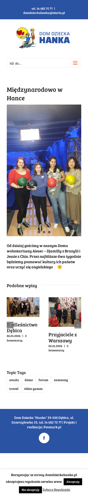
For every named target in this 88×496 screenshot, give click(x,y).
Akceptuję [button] (72, 482)
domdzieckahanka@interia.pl (44, 13)
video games (33, 388)
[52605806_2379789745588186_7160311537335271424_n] (44, 170)
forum (43, 380)
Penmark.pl (52, 427)
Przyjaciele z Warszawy (63, 337)
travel (13, 388)
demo (29, 380)
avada (14, 380)
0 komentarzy (17, 338)
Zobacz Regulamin (56, 489)
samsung (61, 380)
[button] (10, 325)
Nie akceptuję (30, 490)
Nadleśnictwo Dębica (22, 327)
